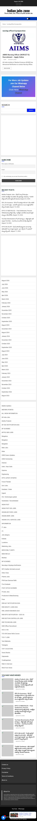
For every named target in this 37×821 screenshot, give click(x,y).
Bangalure (5, 440)
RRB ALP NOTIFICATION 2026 (11, 603)
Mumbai (4, 558)
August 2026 (5, 280)
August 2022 (5, 395)
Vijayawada (5, 656)
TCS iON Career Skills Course (10, 633)
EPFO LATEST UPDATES (9, 478)
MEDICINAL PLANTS (8, 550)
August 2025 (5, 325)
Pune (3, 599)
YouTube (14, 809)
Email (3, 169)
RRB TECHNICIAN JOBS (9, 622)
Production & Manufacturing (10, 595)
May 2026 (5, 292)
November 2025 (6, 314)
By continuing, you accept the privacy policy (15, 176)
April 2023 (5, 366)
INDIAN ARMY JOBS (8, 516)
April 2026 (5, 295)
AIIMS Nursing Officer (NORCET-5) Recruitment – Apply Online (18, 43)
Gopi (5, 59)
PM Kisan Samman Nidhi (9, 580)
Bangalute (5, 444)
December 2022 (6, 381)
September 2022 (7, 392)
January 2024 (6, 336)
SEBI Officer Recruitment (9, 626)
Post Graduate (6, 584)
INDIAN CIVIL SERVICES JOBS (11, 520)
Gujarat (4, 493)
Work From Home (7, 668)
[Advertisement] (18, 135)
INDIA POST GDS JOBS (9, 508)
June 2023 (5, 358)
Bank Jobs (5, 447)
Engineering (5, 474)
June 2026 (5, 288)
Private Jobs (5, 592)
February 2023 (6, 373)
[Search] (33, 18)
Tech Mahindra (6, 641)
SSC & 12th (5, 630)
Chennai (4, 463)
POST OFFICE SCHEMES (9, 588)
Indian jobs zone (18, 10)
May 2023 (5, 362)
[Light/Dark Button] (28, 18)
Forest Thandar (6, 482)
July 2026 (5, 284)
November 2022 (6, 384)
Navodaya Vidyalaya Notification (11, 565)
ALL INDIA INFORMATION (9, 413)
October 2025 (6, 317)
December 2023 (6, 340)
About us (4, 780)
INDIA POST (5, 504)
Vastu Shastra (6, 652)
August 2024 (5, 332)
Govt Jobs (5, 485)
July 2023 (5, 355)
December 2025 (6, 310)
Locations (5, 542)
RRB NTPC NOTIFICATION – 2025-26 (13, 614)
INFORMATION (6, 523)
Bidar (3, 451)
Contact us (5, 764)
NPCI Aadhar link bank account (11, 569)
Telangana (5, 645)
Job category (6, 535)
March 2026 (5, 299)
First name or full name (8, 163)
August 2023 (5, 351)
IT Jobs (4, 527)
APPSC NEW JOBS (7, 432)
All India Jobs (6, 417)
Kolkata (4, 539)
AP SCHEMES (6, 428)
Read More (7, 68)
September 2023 (7, 347)
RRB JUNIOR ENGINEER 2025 (11, 611)
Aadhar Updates (6, 406)
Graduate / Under (7, 489)
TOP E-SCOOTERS (7, 649)
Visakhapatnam (6, 660)
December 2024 (6, 329)
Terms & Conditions (8, 776)
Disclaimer (5, 772)
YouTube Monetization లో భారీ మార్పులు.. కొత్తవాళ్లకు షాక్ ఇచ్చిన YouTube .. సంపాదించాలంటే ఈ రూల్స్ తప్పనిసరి (7, 724)
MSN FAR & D (6, 554)
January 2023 (6, 377)
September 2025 (7, 321)
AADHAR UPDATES (7, 409)
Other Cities (5, 573)
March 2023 (5, 369)
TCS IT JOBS (6, 637)
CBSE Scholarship (7, 459)
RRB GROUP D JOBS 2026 (10, 607)
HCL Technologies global (9, 497)
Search (6, 105)
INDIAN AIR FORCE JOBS (9, 512)
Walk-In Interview (7, 664)
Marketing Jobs (6, 546)
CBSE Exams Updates (8, 455)
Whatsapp (21, 809)
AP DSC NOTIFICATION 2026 (10, 425)
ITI (2, 531)
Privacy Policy (6, 768)
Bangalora (5, 436)
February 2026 (6, 303)
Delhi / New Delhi (7, 466)
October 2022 (6, 388)
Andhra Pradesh (6, 421)
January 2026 (6, 306)
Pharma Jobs (6, 576)
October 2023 (6, 343)
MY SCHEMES (6, 561)
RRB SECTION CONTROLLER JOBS (12, 618)
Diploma (4, 470)
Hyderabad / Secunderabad (10, 501)
